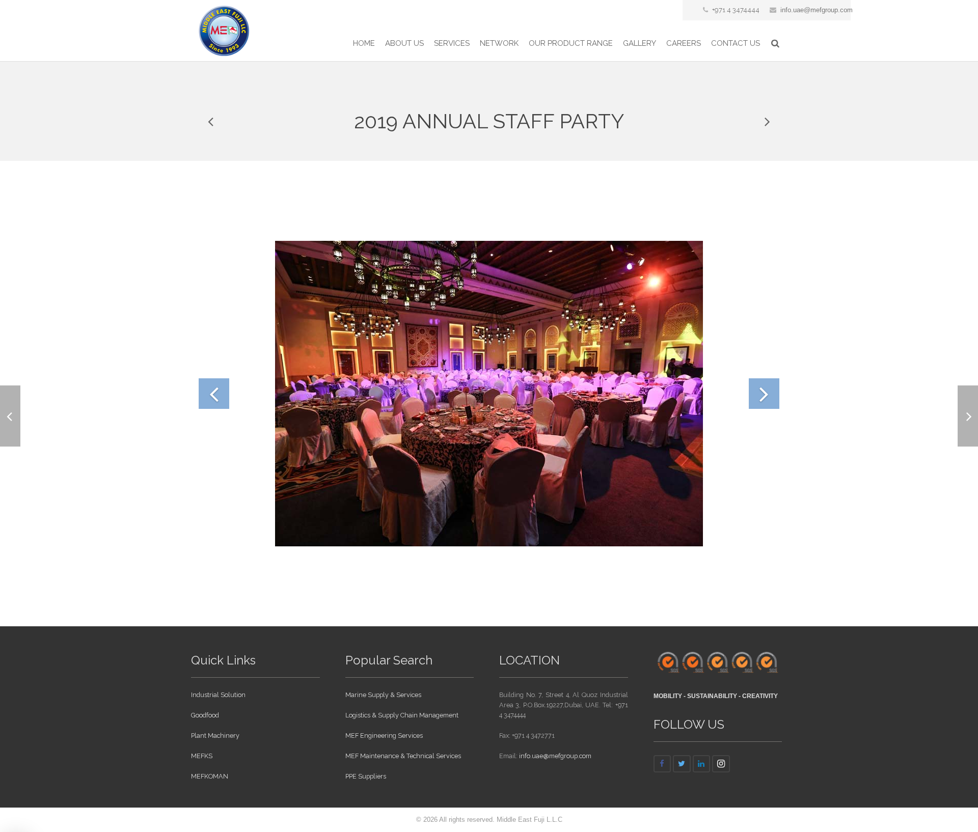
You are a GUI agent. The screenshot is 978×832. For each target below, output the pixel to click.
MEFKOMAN (209, 776)
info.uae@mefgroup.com (816, 10)
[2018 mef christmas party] (766, 121)
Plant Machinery (215, 735)
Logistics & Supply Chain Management (401, 715)
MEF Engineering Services (384, 735)
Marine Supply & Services (383, 695)
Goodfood (205, 715)
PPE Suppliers (365, 776)
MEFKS (201, 756)
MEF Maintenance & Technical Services (403, 756)
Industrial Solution (218, 695)
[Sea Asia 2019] (211, 121)
